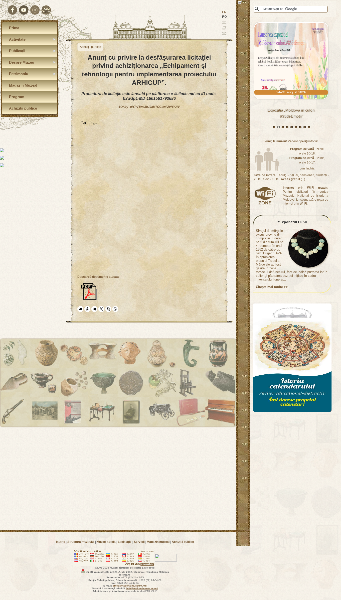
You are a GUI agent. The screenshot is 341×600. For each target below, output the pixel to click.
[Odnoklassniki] (87, 309)
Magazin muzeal (158, 542)
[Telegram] (94, 309)
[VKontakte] (80, 309)
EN (224, 12)
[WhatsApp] (115, 309)
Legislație (125, 542)
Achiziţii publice (183, 542)
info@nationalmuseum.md (142, 588)
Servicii (139, 542)
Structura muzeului (81, 542)
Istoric (60, 542)
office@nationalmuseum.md (130, 585)
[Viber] (108, 309)
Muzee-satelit (106, 542)
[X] (101, 309)
